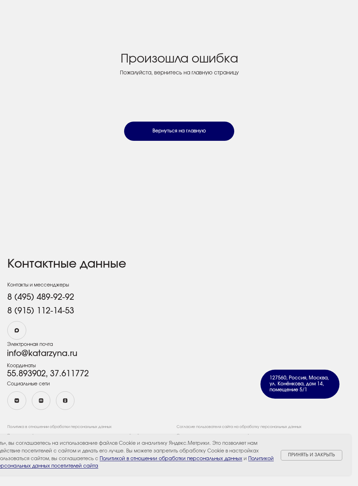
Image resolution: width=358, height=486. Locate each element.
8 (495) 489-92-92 (40, 297)
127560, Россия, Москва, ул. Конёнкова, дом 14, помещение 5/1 (299, 384)
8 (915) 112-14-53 (40, 311)
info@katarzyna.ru (42, 353)
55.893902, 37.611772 (48, 374)
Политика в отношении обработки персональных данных (59, 427)
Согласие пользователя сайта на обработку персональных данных (239, 427)
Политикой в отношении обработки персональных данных (171, 458)
